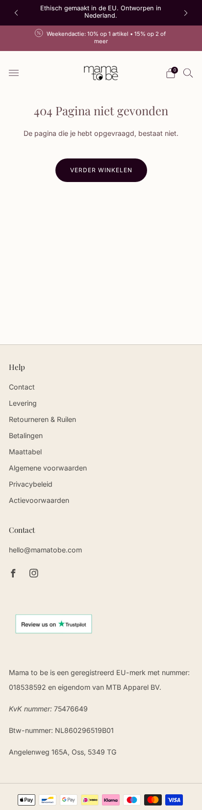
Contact (22, 387)
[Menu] (14, 73)
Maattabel (25, 451)
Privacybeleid (30, 484)
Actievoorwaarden (39, 500)
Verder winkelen (101, 170)
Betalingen (26, 435)
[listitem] (101, 13)
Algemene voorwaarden (48, 468)
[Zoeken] (188, 73)
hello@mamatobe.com (45, 550)
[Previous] (16, 13)
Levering (23, 403)
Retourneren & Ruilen (42, 419)
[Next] (186, 13)
